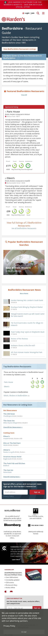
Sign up (37, 492)
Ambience (28, 161)
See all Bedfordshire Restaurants (24, 228)
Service (21, 161)
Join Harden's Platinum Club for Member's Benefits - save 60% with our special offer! (23, 4)
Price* (8, 161)
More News (24, 293)
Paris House (13, 111)
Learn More (16, 560)
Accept (24, 632)
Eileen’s (11, 178)
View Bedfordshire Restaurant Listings (19, 49)
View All (24, 95)
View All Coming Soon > (11, 477)
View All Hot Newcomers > (13, 427)
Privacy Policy (8, 496)
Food (14, 161)
